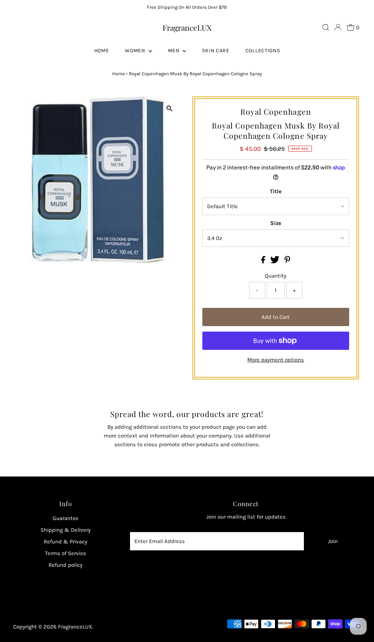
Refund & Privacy (65, 541)
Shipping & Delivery (66, 530)
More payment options (275, 359)
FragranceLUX (187, 27)
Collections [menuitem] (262, 50)
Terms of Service (65, 553)
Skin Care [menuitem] (215, 50)
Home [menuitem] (101, 50)
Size (275, 223)
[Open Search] (326, 27)
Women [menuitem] (135, 50)
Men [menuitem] (174, 50)
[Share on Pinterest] (287, 261)
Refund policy (66, 565)
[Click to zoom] (169, 108)
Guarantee (66, 518)
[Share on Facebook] (264, 261)
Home (118, 73)
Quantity (275, 275)
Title (276, 191)
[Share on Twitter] (275, 261)
